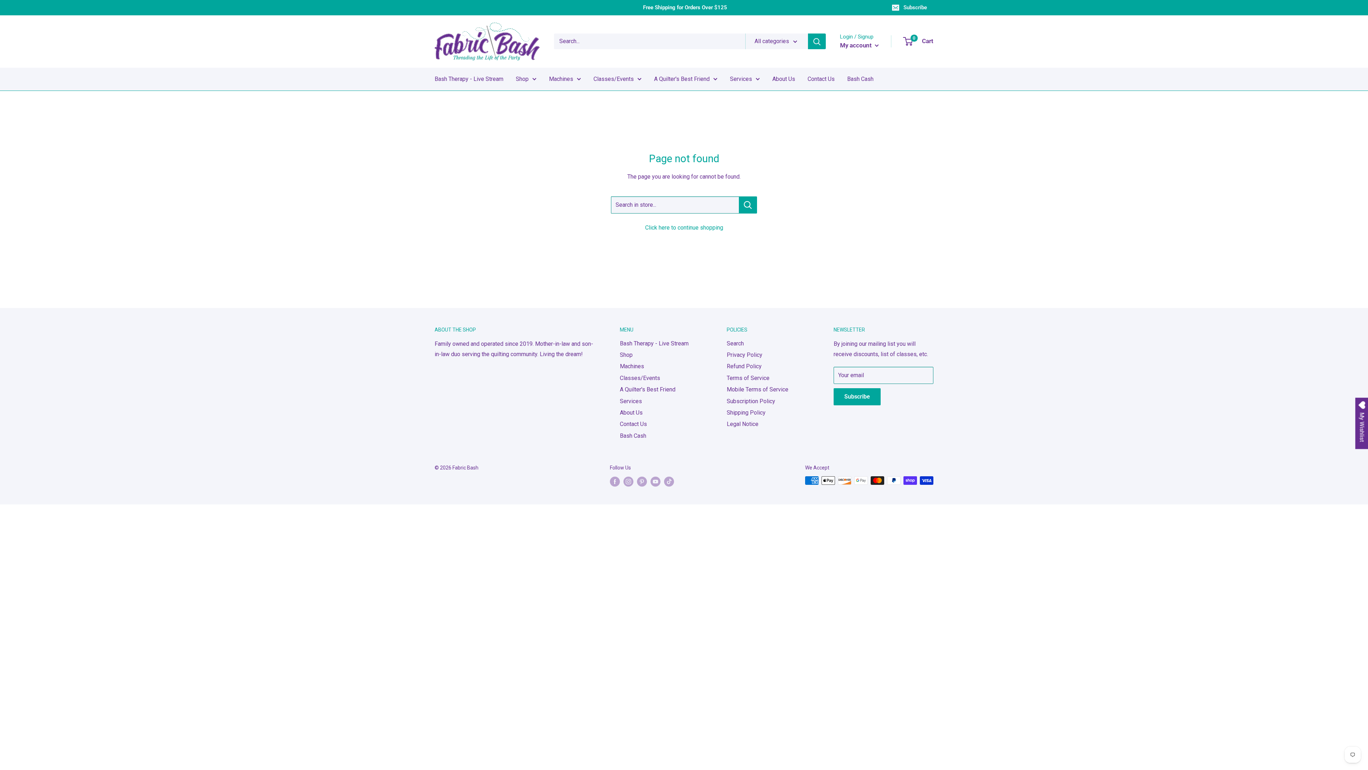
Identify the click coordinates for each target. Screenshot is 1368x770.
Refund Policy (744, 366)
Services (741, 79)
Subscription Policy (751, 401)
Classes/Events (614, 79)
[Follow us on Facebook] (615, 481)
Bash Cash (860, 79)
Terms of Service (748, 378)
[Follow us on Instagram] (628, 481)
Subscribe (915, 7)
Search (735, 343)
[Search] (817, 41)
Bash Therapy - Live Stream (469, 79)
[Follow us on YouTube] (655, 481)
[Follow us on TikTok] (669, 481)
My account (856, 45)
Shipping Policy (746, 412)
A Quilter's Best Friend (682, 79)
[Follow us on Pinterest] (642, 481)
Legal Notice (742, 424)
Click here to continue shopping (684, 227)
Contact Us (821, 79)
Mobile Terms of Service (757, 389)
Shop (522, 79)
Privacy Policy (744, 354)
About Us (783, 79)
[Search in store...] (748, 205)
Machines (561, 79)
